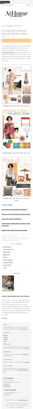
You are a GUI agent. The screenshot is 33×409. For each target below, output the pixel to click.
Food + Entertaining (8, 262)
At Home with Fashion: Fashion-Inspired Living (14, 32)
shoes (9, 240)
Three (18, 106)
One (11, 106)
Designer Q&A (6, 254)
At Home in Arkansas (16, 13)
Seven (16, 200)
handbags (4, 239)
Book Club (8, 249)
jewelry (19, 239)
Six (29, 106)
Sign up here (26, 348)
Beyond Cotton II (7, 153)
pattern (3, 240)
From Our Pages (7, 265)
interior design (14, 239)
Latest (4, 267)
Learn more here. (24, 329)
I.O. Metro (8, 239)
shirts (6, 240)
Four (22, 106)
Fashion (20, 237)
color (14, 237)
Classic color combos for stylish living (11, 219)
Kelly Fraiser (25, 354)
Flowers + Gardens (7, 260)
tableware (13, 240)
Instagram (5, 339)
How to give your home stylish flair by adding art (14, 209)
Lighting (23, 239)
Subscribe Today (5, 2)
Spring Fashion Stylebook (8, 52)
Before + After (6, 252)
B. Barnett (6, 106)
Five (26, 106)
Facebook (5, 337)
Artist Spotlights (7, 247)
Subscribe (4, 318)
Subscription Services (23, 400)
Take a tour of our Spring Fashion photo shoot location (16, 214)
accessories (9, 237)
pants (26, 239)
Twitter (4, 341)
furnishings (25, 237)
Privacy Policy (6, 384)
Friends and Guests (11, 236)
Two (14, 106)
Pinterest (5, 335)
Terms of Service (6, 386)
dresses (17, 237)
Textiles (17, 240)
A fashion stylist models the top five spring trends (14, 230)
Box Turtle (5, 198)
